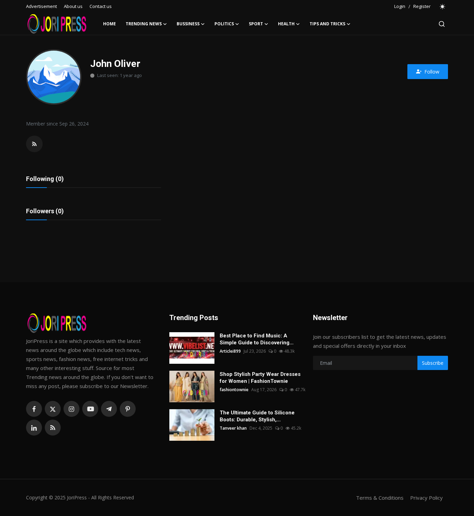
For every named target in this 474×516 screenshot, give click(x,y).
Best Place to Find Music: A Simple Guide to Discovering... (257, 339)
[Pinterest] (128, 409)
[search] (441, 24)
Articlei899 (230, 351)
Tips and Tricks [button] (327, 24)
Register (422, 6)
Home (109, 24)
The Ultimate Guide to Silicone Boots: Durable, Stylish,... (257, 416)
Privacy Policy (426, 497)
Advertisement (41, 6)
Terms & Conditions (380, 497)
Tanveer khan (233, 428)
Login (399, 6)
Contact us (101, 6)
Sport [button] (256, 24)
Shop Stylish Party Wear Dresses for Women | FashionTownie (260, 377)
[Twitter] (53, 409)
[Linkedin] (34, 428)
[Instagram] (71, 409)
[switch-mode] (443, 6)
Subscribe (432, 363)
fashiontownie (234, 390)
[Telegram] (109, 409)
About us (73, 6)
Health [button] (286, 24)
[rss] (53, 428)
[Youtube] (90, 409)
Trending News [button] (144, 24)
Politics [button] (224, 24)
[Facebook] (34, 409)
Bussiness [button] (188, 24)
